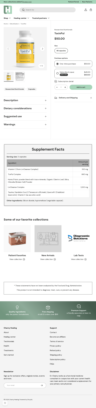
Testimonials (9, 341)
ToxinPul (23, 23)
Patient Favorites (17, 255)
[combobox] (47, 9)
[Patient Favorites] (17, 238)
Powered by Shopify (26, 399)
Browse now (26, 2)
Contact (53, 332)
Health (6, 346)
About (6, 332)
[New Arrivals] (48, 238)
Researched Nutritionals (63, 30)
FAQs (52, 364)
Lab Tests (79, 255)
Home (6, 23)
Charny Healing (14, 399)
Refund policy (55, 350)
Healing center (10, 337)
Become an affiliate (58, 337)
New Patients (87, 2)
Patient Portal (73, 2)
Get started (9, 355)
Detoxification (14, 23)
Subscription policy (57, 359)
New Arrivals (48, 255)
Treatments (8, 350)
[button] (90, 9)
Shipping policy (56, 355)
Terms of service (57, 341)
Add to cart (81, 87)
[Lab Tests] (78, 238)
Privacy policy (55, 346)
